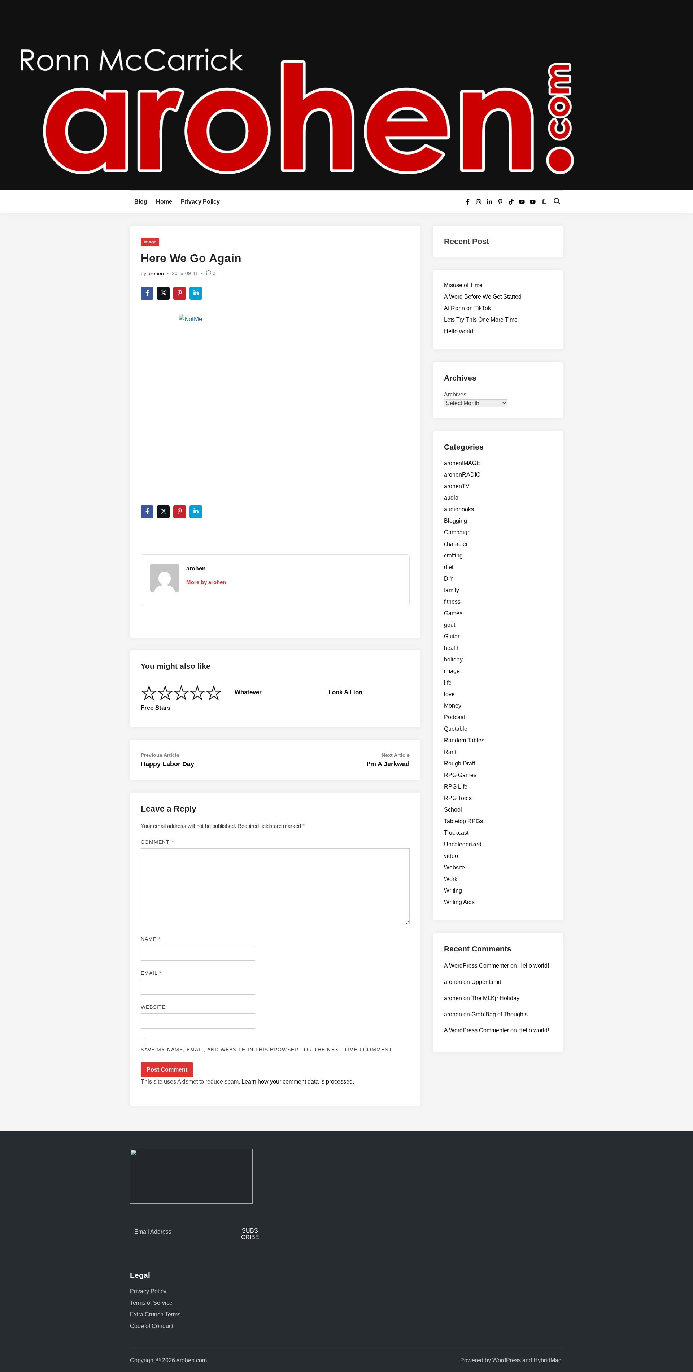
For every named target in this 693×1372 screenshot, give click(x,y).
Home (164, 202)
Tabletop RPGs (463, 821)
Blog (140, 202)
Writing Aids (459, 902)
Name (151, 939)
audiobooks (459, 509)
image (150, 241)
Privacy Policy (200, 202)
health (452, 648)
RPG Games (460, 775)
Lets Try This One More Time (481, 320)
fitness (452, 602)
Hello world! (459, 331)
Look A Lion (345, 692)
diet (448, 567)
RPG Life (455, 786)
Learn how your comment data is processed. (297, 1081)
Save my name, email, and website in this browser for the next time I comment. (267, 1049)
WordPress (506, 1360)
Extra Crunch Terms (155, 1314)
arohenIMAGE (462, 463)
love (449, 694)
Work (450, 879)
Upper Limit (486, 982)
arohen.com (191, 1360)
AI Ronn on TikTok (467, 308)
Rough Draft (459, 763)
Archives (455, 394)
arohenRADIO (462, 475)
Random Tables (464, 740)
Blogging (455, 521)
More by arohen (206, 582)
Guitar (451, 636)
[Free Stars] (181, 692)
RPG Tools (458, 798)
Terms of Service (151, 1303)
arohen (156, 273)
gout (449, 625)
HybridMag (547, 1360)
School (453, 810)
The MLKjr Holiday (495, 998)
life (448, 683)
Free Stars (155, 707)
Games (453, 613)
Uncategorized (462, 844)
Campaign (457, 532)
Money (452, 706)
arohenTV (457, 486)
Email (151, 973)
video (451, 856)
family (451, 590)
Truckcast (456, 833)
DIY (449, 579)
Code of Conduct (151, 1326)
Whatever (248, 692)
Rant (450, 752)
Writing (453, 890)
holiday (453, 659)
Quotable (455, 729)
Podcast (454, 717)
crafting (453, 555)
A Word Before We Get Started (483, 297)
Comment (157, 842)
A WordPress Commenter (476, 966)
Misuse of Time (463, 285)
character (456, 544)
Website (153, 1007)
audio (451, 498)
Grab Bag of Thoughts (499, 1014)
